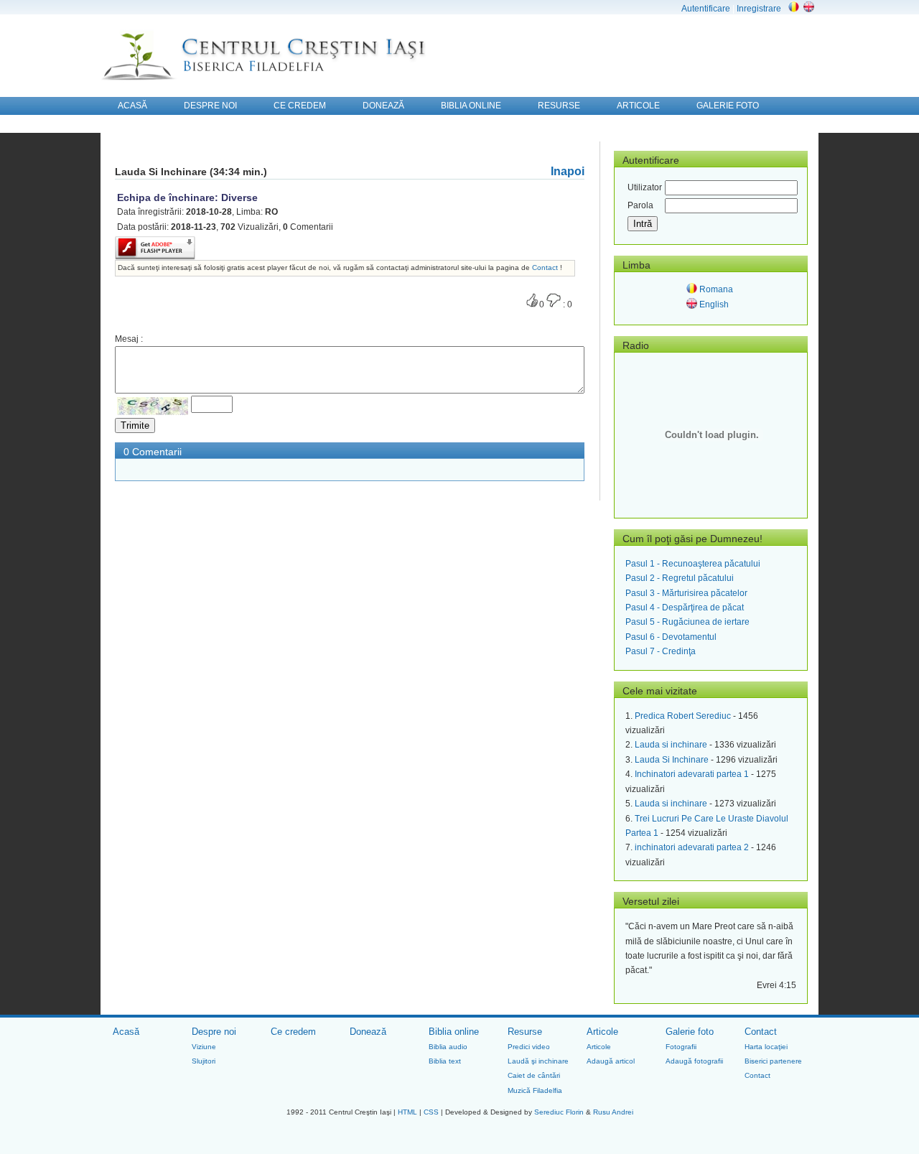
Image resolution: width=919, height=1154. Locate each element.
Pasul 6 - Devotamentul (671, 637)
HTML (407, 1112)
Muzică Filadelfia (535, 1090)
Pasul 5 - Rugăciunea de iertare (687, 622)
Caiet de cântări (534, 1075)
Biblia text (445, 1061)
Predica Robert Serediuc (683, 716)
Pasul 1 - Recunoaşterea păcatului (692, 564)
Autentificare (705, 9)
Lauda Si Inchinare (672, 760)
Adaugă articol (611, 1061)
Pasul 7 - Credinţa (660, 651)
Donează (368, 1031)
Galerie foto (690, 1031)
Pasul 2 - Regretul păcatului (679, 578)
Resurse (525, 1031)
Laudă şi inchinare (538, 1061)
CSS (431, 1112)
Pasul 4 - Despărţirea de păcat (684, 607)
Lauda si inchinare (671, 745)
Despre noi (214, 1031)
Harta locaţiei (766, 1047)
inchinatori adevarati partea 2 (692, 847)
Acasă (126, 1031)
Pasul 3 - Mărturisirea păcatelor (686, 593)
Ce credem (293, 1031)
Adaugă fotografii (694, 1061)
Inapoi (567, 171)
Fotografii (681, 1047)
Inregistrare (759, 9)
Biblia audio (448, 1047)
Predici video (529, 1047)
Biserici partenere (773, 1061)
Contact (546, 267)
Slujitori (203, 1061)
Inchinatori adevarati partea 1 (692, 774)
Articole (602, 1031)
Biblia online (454, 1031)
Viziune (204, 1047)
